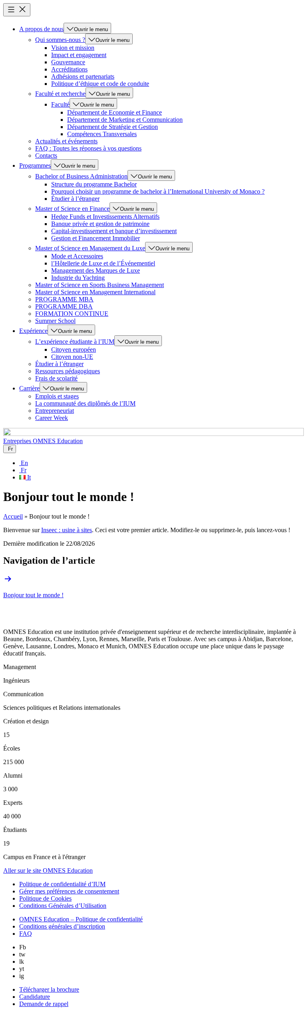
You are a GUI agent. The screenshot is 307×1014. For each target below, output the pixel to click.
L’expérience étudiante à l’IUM (74, 341)
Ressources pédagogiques (67, 371)
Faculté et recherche (60, 93)
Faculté (60, 104)
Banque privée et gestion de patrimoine (100, 223)
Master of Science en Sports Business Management (99, 284)
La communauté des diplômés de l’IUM (85, 403)
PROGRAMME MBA (64, 299)
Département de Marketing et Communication (125, 119)
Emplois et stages (57, 396)
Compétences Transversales (102, 134)
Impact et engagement (78, 54)
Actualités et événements (66, 141)
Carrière (29, 388)
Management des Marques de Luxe (95, 270)
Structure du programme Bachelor (94, 184)
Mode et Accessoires (77, 256)
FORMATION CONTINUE (71, 313)
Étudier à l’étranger (75, 198)
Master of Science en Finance (72, 208)
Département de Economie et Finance (114, 112)
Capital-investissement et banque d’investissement (114, 231)
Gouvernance (68, 62)
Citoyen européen (73, 349)
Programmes (35, 165)
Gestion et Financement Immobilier (95, 238)
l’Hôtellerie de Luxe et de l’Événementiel (103, 263)
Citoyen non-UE (72, 356)
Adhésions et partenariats (82, 76)
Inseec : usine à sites (66, 530)
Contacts (46, 155)
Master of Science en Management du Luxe (90, 248)
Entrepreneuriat (54, 410)
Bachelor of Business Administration (81, 176)
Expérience (33, 330)
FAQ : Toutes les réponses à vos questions (88, 148)
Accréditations (69, 69)
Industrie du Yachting (78, 277)
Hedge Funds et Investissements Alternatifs (105, 216)
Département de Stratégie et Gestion (112, 126)
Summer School (55, 320)
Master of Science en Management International (95, 292)
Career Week (51, 417)
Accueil (13, 516)
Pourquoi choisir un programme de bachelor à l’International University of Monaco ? (158, 191)
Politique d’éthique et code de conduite (100, 83)
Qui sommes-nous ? (60, 39)
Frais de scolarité (56, 378)
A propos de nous (41, 29)
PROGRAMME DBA (64, 306)
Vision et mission (72, 47)
